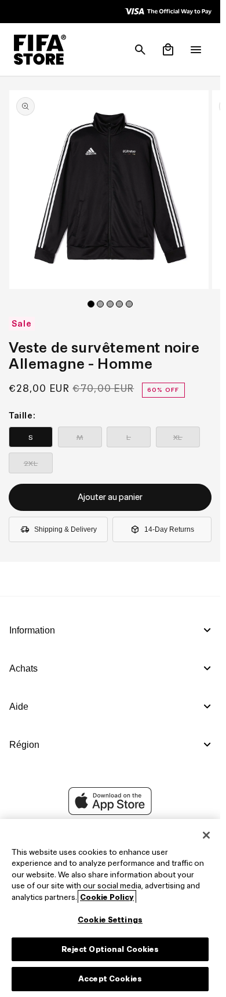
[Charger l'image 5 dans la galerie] (129, 304)
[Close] (206, 835)
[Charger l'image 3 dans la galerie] (110, 304)
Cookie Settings (110, 920)
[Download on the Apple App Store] (110, 812)
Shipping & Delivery (65, 529)
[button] (140, 49)
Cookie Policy (107, 897)
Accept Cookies (110, 979)
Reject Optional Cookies (110, 949)
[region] (110, 908)
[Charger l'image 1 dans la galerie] (91, 304)
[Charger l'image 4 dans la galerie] (119, 304)
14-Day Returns (169, 529)
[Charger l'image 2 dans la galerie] (100, 304)
